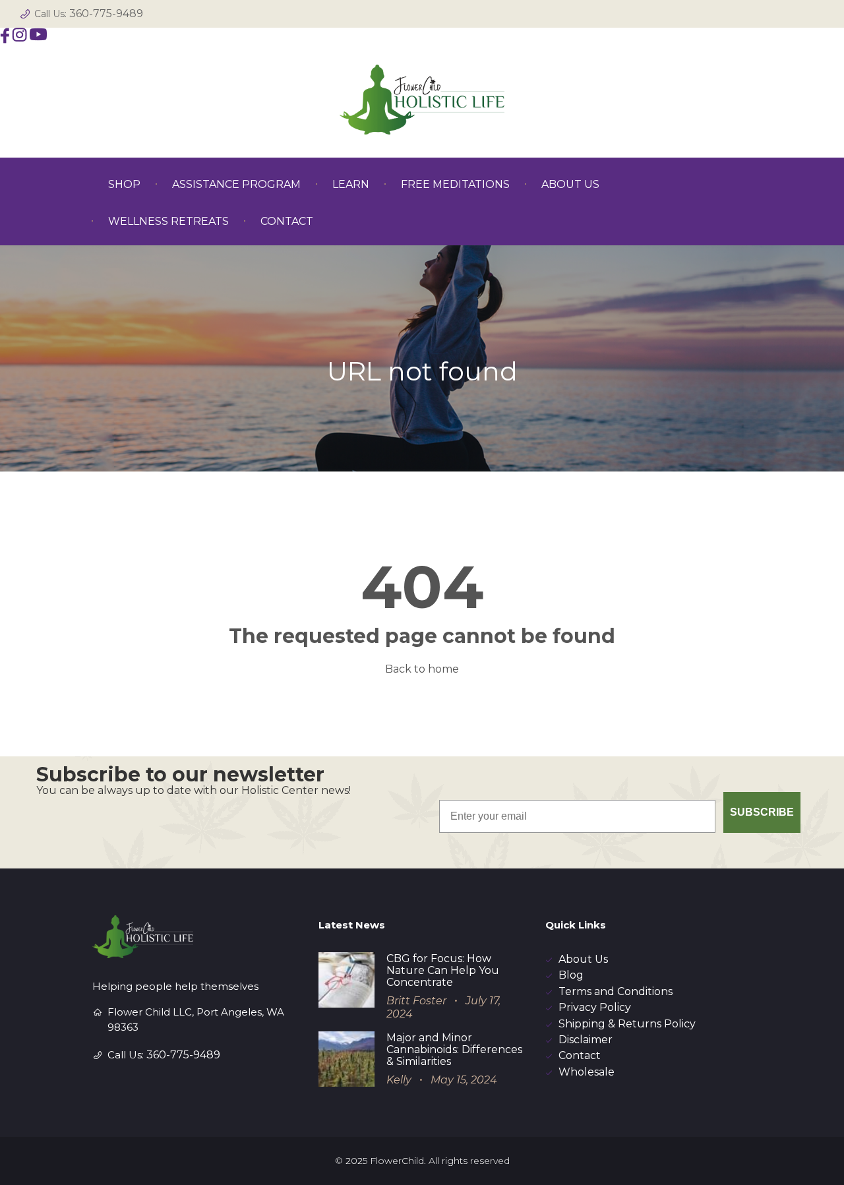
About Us (583, 959)
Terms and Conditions (615, 991)
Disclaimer (585, 1039)
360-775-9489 (106, 13)
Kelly (398, 1080)
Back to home (422, 669)
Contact (579, 1055)
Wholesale (586, 1072)
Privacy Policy (594, 1007)
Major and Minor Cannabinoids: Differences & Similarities (454, 1049)
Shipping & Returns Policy (627, 1024)
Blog (571, 975)
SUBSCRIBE (762, 812)
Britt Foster (416, 1000)
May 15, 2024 (464, 1080)
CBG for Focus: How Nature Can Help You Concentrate (442, 970)
